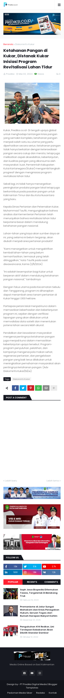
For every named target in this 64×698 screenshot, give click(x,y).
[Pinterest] (30, 388)
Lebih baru (11, 480)
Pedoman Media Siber (19, 692)
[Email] (46, 388)
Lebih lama (53, 480)
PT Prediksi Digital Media (33, 684)
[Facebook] (15, 388)
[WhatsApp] (38, 388)
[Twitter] (23, 388)
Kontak (53, 692)
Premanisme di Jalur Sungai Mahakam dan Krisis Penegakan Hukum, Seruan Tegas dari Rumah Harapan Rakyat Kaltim (39, 611)
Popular (13, 582)
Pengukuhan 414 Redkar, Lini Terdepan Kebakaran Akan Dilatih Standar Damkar (37, 629)
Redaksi (40, 692)
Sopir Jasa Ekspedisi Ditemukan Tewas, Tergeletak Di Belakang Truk (39, 592)
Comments (51, 582)
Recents (32, 582)
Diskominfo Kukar (24, 44)
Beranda (8, 44)
